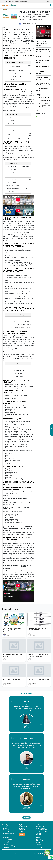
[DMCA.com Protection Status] (47, 853)
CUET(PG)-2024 (39, 841)
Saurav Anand (26, 23)
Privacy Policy (6, 831)
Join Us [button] (22, 834)
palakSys (33, 853)
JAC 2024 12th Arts (40, 828)
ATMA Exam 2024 (23, 826)
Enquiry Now (51, 430)
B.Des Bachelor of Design (9, 846)
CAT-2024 (38, 842)
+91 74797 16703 (48, 1)
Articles (13, 1)
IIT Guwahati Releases (41, 831)
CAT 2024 (21, 828)
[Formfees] (18, 5)
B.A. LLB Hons (6, 842)
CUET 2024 (22, 831)
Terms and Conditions (8, 833)
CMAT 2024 (22, 830)
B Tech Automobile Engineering (7, 840)
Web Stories (17, 1)
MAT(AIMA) (38, 839)
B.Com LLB (5, 844)
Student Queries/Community (23, 1)
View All (26, 817)
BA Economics (6, 847)
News (10, 1)
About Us (4, 826)
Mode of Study (43, 5)
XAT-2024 (38, 846)
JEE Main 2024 (39, 833)
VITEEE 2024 (39, 835)
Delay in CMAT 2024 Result (42, 830)
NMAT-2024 (38, 844)
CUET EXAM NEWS (40, 826)
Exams (7, 1)
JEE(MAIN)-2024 (40, 847)
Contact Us (5, 828)
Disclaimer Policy (6, 830)
